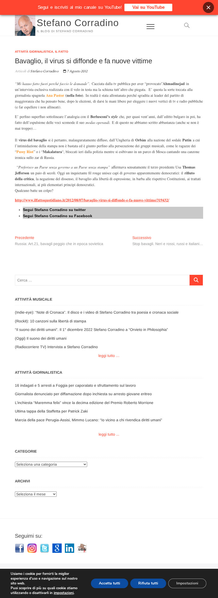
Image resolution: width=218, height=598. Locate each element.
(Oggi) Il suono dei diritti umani (40, 338)
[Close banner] (208, 7)
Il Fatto (62, 51)
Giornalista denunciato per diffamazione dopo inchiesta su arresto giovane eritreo (83, 394)
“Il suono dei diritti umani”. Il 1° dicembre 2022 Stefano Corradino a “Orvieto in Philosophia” (91, 329)
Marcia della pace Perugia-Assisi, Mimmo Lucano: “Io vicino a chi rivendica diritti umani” (88, 420)
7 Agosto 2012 (76, 71)
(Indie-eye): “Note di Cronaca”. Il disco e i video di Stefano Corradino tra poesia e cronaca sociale (97, 312)
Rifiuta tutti (148, 583)
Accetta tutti (109, 583)
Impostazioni (187, 583)
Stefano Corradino (78, 22)
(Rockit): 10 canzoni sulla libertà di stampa (50, 321)
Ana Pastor (55, 95)
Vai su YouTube (148, 7)
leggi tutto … (109, 355)
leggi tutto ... (109, 434)
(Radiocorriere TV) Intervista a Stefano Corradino (56, 347)
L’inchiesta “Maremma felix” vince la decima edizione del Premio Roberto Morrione (84, 403)
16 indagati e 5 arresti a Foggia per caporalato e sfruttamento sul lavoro (75, 385)
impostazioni (64, 593)
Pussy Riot (24, 151)
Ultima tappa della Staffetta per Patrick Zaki (51, 411)
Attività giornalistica (34, 51)
